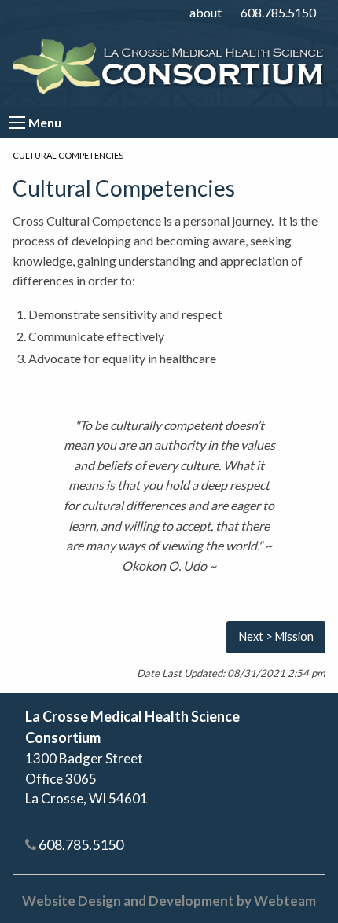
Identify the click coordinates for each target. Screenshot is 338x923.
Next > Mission (276, 636)
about (205, 12)
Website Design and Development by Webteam (169, 900)
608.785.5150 (278, 12)
